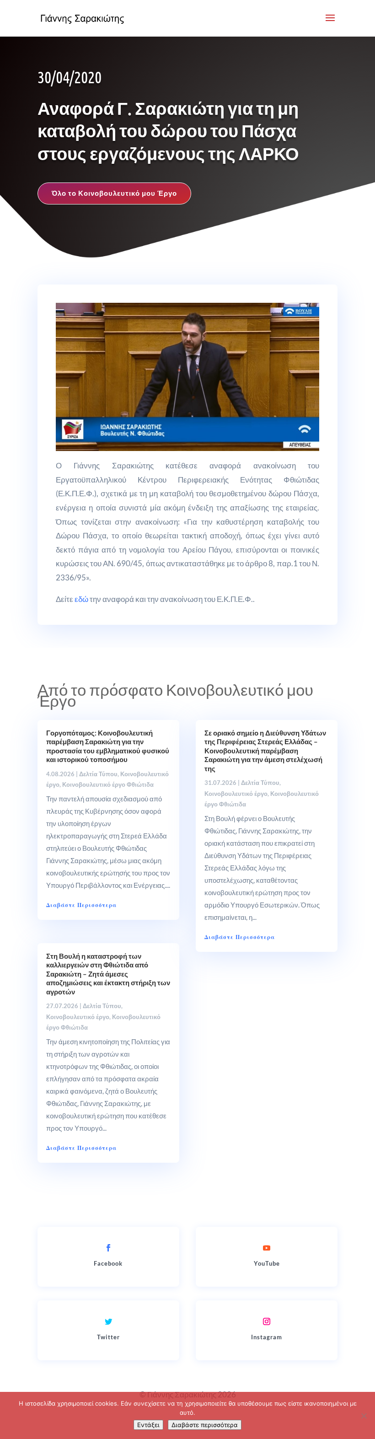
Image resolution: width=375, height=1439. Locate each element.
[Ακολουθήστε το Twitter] (108, 1321)
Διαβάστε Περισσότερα (81, 905)
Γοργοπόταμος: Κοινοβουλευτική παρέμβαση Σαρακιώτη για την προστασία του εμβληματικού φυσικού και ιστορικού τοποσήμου (107, 746)
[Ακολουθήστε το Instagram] (266, 1321)
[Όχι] (363, 1415)
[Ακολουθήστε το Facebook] (108, 1247)
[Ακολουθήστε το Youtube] (266, 1247)
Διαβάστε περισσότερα (204, 1424)
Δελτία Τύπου (98, 774)
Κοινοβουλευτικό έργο (77, 1016)
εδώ (81, 599)
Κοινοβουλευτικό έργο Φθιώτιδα (108, 784)
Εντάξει (148, 1424)
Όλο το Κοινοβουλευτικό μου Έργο (114, 193)
